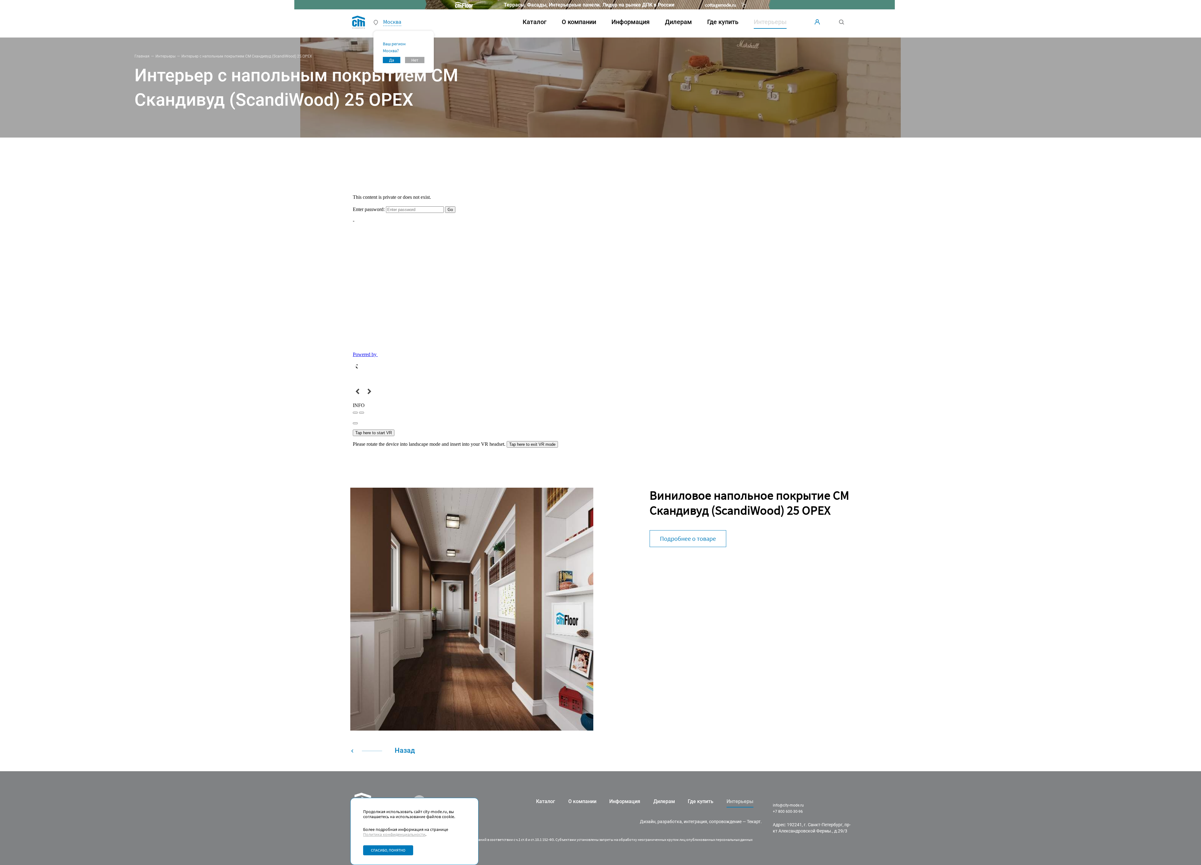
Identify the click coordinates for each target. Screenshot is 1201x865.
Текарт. (754, 821)
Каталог (534, 22)
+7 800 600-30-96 (788, 811)
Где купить (722, 22)
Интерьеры (165, 56)
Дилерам (678, 22)
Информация (630, 22)
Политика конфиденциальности (394, 834)
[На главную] (358, 22)
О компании (579, 22)
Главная (141, 56)
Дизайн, (648, 821)
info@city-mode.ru (788, 805)
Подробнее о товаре (688, 538)
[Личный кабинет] (817, 22)
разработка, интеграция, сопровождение (699, 821)
